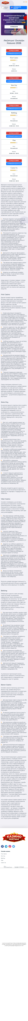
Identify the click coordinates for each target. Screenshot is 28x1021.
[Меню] (26, 1)
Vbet (2, 860)
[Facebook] (2, 847)
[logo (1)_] (19, 867)
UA (24, 2)
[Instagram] (9, 847)
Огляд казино (14, 50)
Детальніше (14, 31)
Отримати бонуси (14, 53)
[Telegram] (6, 847)
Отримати (14, 27)
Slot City (3, 856)
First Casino (4, 854)
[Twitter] (13, 847)
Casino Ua (3, 862)
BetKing (3, 858)
